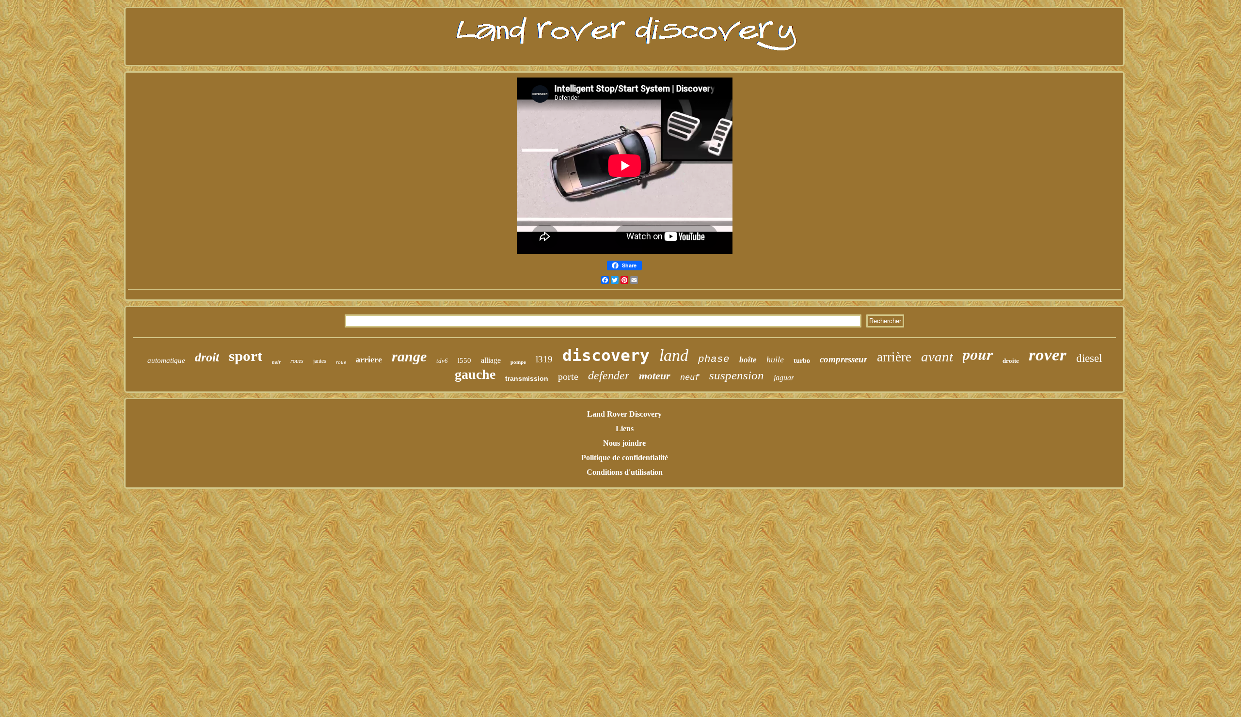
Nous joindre (624, 443)
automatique (166, 360)
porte (568, 376)
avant (937, 356)
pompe (518, 362)
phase (714, 359)
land (673, 355)
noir (276, 362)
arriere (369, 359)
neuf (690, 377)
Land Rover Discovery (624, 414)
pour (978, 354)
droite (1010, 360)
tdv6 (442, 360)
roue (341, 362)
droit (207, 357)
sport (245, 355)
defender (608, 375)
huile (775, 359)
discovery (606, 355)
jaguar (784, 378)
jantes (319, 361)
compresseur (843, 359)
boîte (748, 359)
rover (1047, 354)
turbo (802, 360)
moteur (654, 376)
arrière (894, 357)
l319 (544, 359)
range (409, 356)
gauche (475, 374)
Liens (625, 428)
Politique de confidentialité (624, 457)
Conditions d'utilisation (625, 472)
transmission (526, 378)
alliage (491, 360)
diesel (1089, 358)
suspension (736, 375)
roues (296, 361)
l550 (464, 360)
